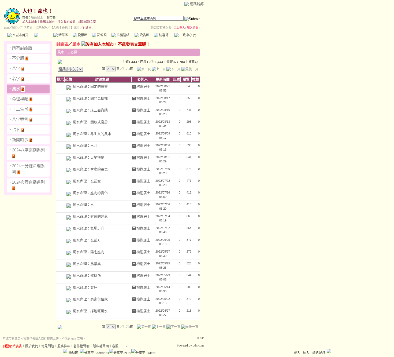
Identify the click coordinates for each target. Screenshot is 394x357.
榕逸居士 (37, 17)
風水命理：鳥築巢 (87, 264)
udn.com (198, 345)
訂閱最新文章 (87, 21)
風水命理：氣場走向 (88, 228)
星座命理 (41, 27)
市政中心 (187, 35)
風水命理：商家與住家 (90, 299)
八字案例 (20, 119)
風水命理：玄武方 (87, 240)
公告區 (144, 35)
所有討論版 (22, 48)
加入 (306, 353)
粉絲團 (73, 353)
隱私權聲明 (101, 346)
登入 (297, 353)
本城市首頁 (20, 35)
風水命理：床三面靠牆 (90, 110)
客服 (115, 346)
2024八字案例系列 (28, 150)
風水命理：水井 (85, 146)
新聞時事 (20, 139)
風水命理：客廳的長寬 (90, 169)
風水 (16, 88)
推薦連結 (122, 35)
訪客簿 (163, 35)
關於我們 (31, 346)
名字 (16, 78)
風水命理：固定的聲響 (90, 87)
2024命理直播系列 (28, 182)
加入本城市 (29, 21)
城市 (15, 27)
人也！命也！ (37, 11)
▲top (200, 337)
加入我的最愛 (66, 21)
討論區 (43, 35)
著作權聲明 (81, 346)
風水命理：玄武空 (87, 181)
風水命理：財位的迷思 (90, 216)
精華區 (63, 35)
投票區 (82, 35)
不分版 (18, 58)
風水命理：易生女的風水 (92, 134)
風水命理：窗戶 (85, 287)
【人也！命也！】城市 (65, 27)
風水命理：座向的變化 (90, 193)
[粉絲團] (65, 351)
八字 (16, 68)
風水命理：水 (83, 205)
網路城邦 (197, 4)
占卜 (16, 129)
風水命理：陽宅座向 (88, 252)
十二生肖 (20, 109)
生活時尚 (26, 27)
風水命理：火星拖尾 (88, 157)
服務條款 (63, 346)
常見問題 (47, 346)
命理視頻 (20, 99)
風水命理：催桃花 (87, 276)
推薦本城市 (47, 21)
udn (6, 27)
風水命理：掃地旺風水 (90, 311)
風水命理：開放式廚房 (90, 122)
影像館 (101, 35)
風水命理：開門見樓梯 (90, 98)
